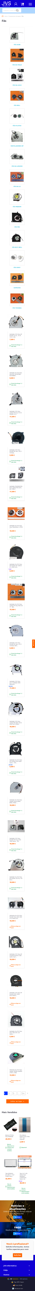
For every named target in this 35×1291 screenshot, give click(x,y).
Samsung (17, 287)
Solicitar (17, 1255)
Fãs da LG (17, 186)
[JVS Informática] (6, 4)
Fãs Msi (17, 227)
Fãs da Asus (17, 85)
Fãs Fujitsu (17, 125)
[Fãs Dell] (17, 95)
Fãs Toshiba (17, 308)
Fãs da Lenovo (17, 166)
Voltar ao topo (17, 1101)
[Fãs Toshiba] (17, 298)
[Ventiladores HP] (17, 136)
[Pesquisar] (17, 10)
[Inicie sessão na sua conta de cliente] (15, 4)
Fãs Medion (17, 206)
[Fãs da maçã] (17, 55)
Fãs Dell (17, 105)
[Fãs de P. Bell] (17, 237)
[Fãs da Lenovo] (17, 156)
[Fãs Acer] (17, 35)
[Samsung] (17, 278)
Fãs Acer (17, 44)
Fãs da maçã (17, 65)
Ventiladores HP (17, 146)
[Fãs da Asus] (17, 75)
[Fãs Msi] (17, 217)
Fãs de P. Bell (17, 247)
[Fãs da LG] (17, 176)
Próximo (27, 1093)
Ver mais (17, 1217)
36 (23, 1093)
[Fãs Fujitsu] (17, 116)
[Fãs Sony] (17, 257)
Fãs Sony (17, 267)
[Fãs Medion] (17, 197)
